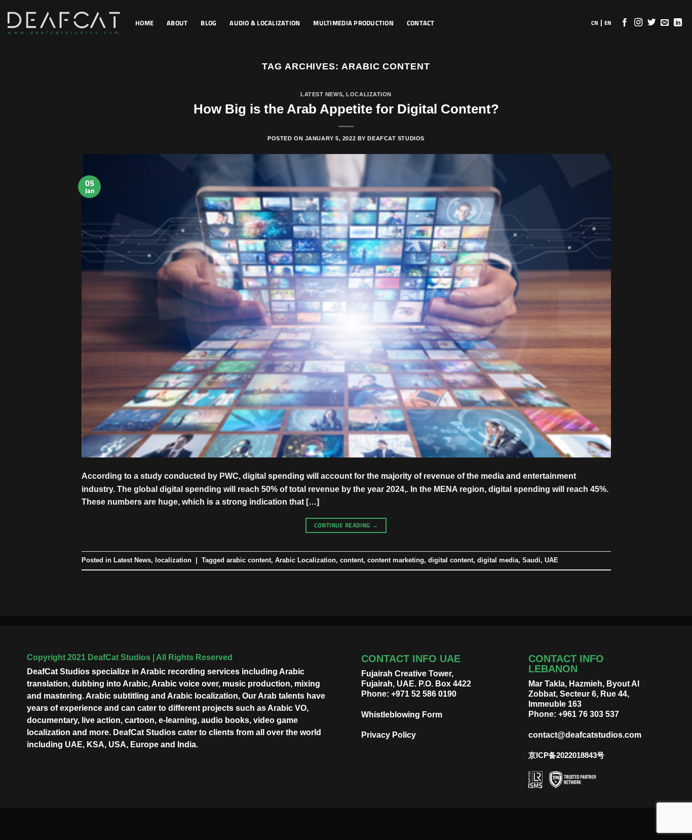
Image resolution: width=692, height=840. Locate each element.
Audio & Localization (264, 23)
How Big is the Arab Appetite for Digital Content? (346, 109)
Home (144, 23)
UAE (551, 560)
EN (607, 23)
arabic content (248, 560)
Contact (421, 23)
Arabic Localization (305, 560)
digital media (497, 560)
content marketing (395, 560)
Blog (208, 23)
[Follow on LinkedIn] (678, 22)
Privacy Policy (388, 735)
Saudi (531, 560)
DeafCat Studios (395, 138)
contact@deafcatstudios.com (584, 735)
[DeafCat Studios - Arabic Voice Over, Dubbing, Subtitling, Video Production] (64, 23)
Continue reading (346, 525)
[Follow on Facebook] (625, 22)
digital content (450, 560)
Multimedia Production (353, 23)
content (351, 560)
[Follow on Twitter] (651, 22)
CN (594, 23)
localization (369, 94)
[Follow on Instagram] (638, 22)
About (177, 23)
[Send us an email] (665, 22)
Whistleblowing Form (401, 714)
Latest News (321, 94)
